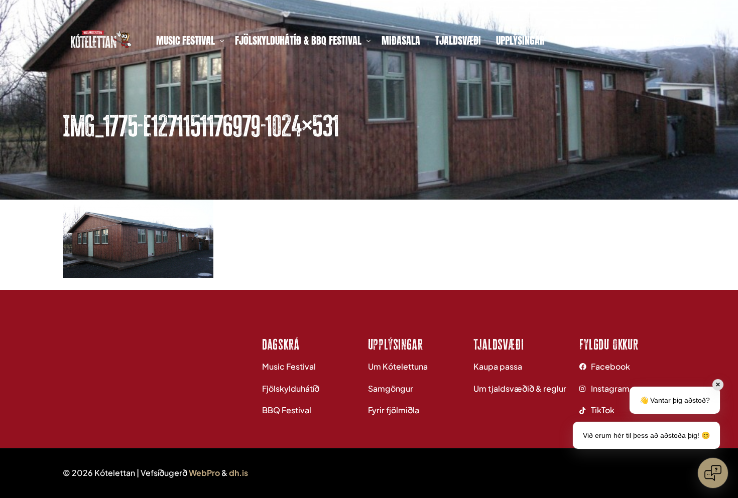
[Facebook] (658, 39)
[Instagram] (679, 39)
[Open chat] (713, 473)
